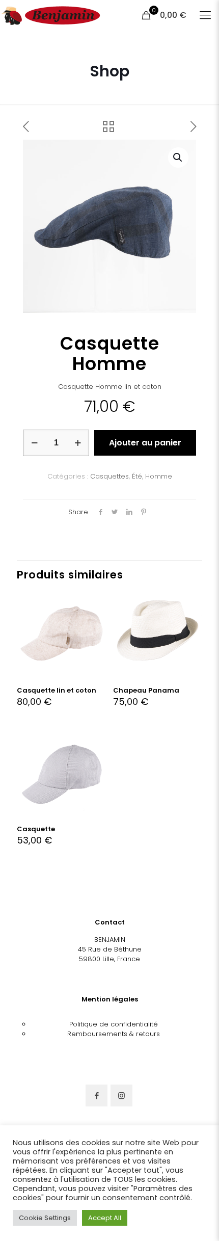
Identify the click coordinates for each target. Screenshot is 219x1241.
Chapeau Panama (146, 690)
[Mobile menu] (205, 15)
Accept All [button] (104, 1218)
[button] (178, 157)
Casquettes (109, 476)
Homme (158, 476)
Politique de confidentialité (113, 1024)
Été (137, 476)
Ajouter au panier (145, 442)
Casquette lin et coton (56, 690)
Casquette (36, 829)
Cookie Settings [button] (45, 1218)
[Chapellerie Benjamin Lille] (51, 15)
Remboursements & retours (113, 1034)
